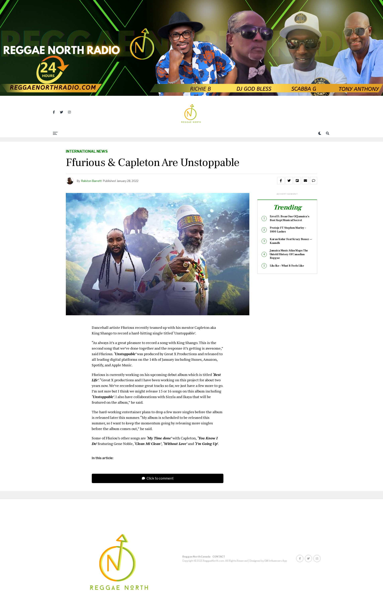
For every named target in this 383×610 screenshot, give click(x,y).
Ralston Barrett (91, 181)
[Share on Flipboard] (297, 180)
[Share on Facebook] (280, 180)
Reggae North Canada (196, 556)
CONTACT (218, 556)
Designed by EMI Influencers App (268, 560)
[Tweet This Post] (289, 180)
